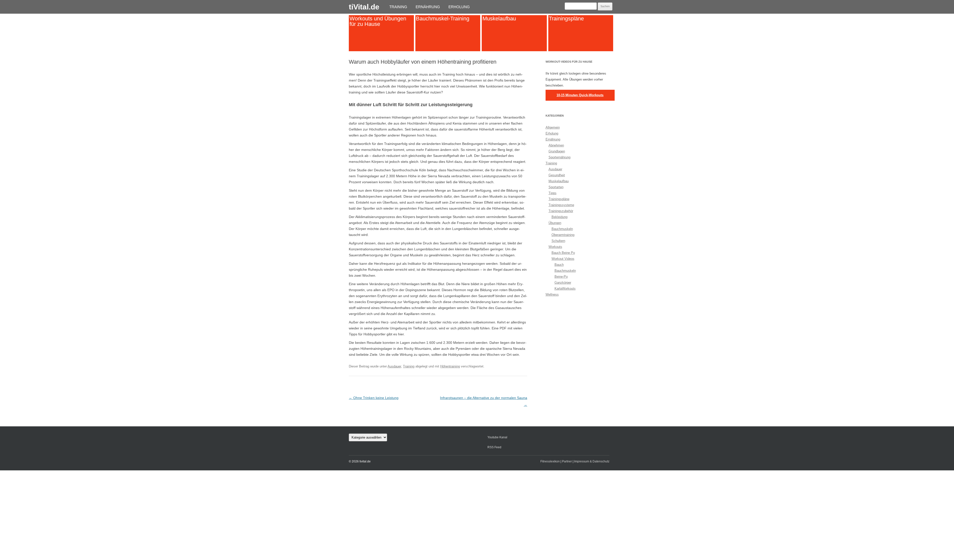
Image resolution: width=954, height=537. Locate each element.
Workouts (555, 247)
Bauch (559, 265)
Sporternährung (559, 157)
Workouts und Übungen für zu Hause (378, 21)
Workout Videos (563, 259)
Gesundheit (557, 175)
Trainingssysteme (561, 205)
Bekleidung (559, 217)
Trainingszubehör (561, 211)
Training (398, 7)
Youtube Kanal (497, 437)
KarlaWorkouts (565, 288)
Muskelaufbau (499, 18)
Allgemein (553, 127)
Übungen (555, 223)
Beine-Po (561, 276)
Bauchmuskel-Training (442, 18)
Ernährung (428, 7)
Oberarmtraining (563, 235)
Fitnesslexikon (550, 461)
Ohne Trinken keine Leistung (373, 398)
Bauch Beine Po (563, 253)
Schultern (558, 241)
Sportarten (556, 187)
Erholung (459, 7)
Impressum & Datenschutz (591, 461)
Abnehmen (556, 145)
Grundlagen (557, 151)
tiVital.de (364, 7)
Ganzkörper (563, 282)
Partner (567, 461)
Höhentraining (450, 366)
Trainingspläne (566, 18)
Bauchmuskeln (562, 229)
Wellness (552, 294)
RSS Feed (494, 447)
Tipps (552, 193)
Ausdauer (394, 366)
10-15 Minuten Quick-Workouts (579, 95)
